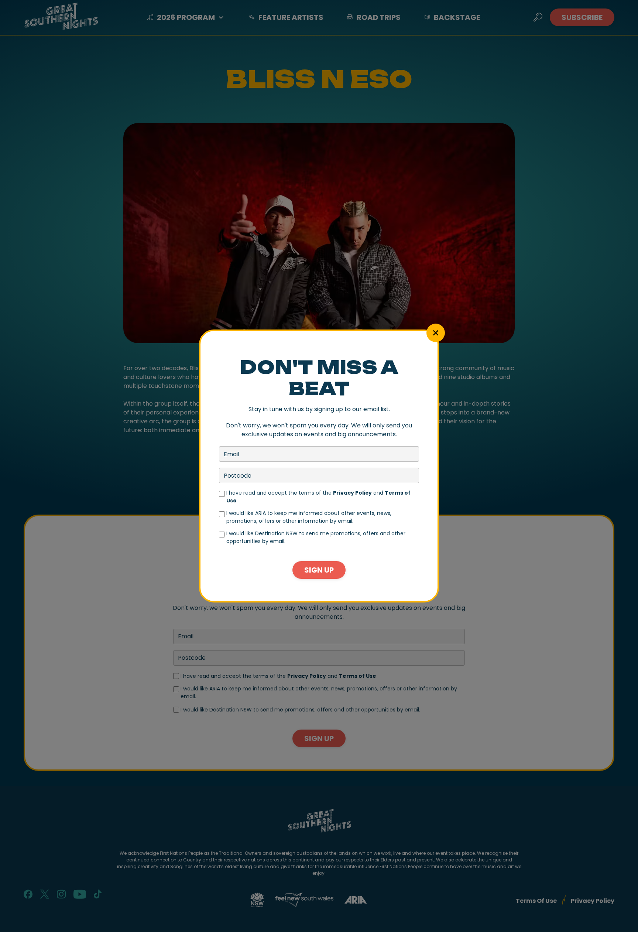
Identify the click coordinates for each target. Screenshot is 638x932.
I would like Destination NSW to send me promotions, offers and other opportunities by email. (315, 537)
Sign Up (319, 570)
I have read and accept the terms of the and (318, 496)
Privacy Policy (352, 492)
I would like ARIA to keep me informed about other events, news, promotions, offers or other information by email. (308, 517)
